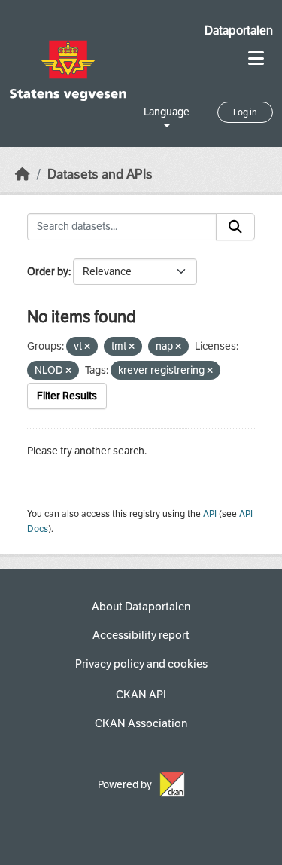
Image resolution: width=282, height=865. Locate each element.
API (210, 514)
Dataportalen (239, 30)
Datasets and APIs (100, 174)
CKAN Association (141, 723)
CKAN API (141, 694)
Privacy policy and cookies (141, 664)
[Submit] (235, 226)
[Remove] (87, 347)
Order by (47, 271)
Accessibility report (141, 635)
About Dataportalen (141, 606)
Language (167, 111)
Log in (245, 112)
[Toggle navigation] (256, 58)
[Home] (22, 174)
